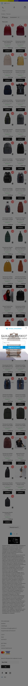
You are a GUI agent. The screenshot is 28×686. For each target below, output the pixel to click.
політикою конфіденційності (14, 350)
